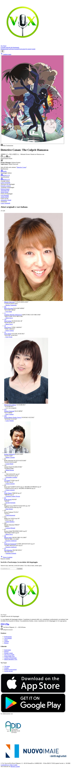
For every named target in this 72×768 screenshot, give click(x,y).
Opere (12, 49)
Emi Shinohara (8, 550)
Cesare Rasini (9, 464)
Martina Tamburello (11, 305)
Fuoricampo (22, 49)
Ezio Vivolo (9, 337)
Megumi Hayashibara (10, 405)
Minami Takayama (9, 302)
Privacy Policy (9, 765)
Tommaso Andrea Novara (13, 496)
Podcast (6, 651)
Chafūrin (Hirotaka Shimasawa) (13, 314)
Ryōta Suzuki (8, 499)
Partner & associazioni (10, 669)
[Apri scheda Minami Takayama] (33, 300)
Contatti (33, 49)
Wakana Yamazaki (9, 411)
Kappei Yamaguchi (9, 454)
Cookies (3, 765)
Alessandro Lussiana (11, 477)
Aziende (16, 49)
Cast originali (8, 638)
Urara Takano (8, 493)
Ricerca (6, 643)
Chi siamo (28, 49)
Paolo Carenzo (10, 330)
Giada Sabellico (10, 521)
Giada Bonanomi (10, 515)
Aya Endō (7, 480)
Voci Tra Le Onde (9, 654)
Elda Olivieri (9, 509)
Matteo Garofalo (10, 457)
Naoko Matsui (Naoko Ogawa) (13, 417)
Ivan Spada (9, 311)
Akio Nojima (8, 321)
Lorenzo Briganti (10, 528)
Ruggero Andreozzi (11, 540)
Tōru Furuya (7, 327)
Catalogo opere (7, 54)
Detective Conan (21, 167)
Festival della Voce (9, 656)
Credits (15, 765)
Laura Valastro (10, 420)
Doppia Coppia (8, 653)
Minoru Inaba (8, 537)
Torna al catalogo (7, 557)
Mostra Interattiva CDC (10, 659)
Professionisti (4, 49)
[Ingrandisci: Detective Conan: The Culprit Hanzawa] (32, 99)
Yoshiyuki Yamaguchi (10, 544)
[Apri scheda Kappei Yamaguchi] (17, 452)
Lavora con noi (8, 671)
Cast (9, 49)
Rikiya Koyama (8, 308)
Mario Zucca (9, 318)
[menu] (2, 51)
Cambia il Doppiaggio (10, 658)
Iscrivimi (20, 568)
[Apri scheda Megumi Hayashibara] (26, 403)
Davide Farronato (10, 502)
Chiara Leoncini (10, 483)
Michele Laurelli (15, 766)
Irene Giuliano (10, 414)
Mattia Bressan (10, 470)
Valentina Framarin (11, 553)
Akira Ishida (7, 333)
